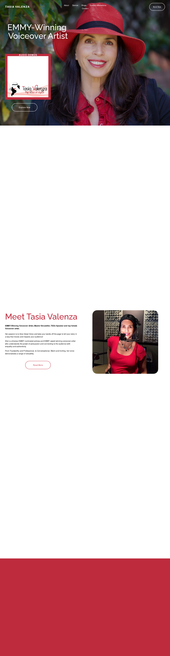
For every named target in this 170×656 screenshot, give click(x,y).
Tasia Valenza (17, 6)
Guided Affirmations (98, 5)
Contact (85, 8)
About (66, 5)
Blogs (84, 5)
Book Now (157, 7)
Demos (75, 5)
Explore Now (24, 107)
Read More (38, 365)
